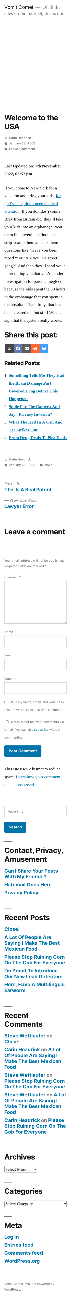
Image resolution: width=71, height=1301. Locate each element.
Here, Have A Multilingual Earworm (34, 987)
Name (8, 632)
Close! (12, 929)
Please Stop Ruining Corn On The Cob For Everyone (34, 960)
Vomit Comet (19, 7)
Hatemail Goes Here (28, 885)
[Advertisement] (35, 58)
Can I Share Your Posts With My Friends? (31, 874)
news (48, 465)
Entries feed (19, 1245)
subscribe (41, 729)
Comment (12, 577)
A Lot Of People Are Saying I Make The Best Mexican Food (32, 943)
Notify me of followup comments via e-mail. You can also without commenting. (34, 729)
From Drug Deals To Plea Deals (38, 437)
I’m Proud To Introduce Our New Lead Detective (33, 973)
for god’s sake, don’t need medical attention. (32, 203)
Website (10, 679)
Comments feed (23, 1253)
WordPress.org (22, 1261)
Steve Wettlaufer (24, 1036)
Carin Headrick (20, 138)
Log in (11, 1237)
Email (8, 655)
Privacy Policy (21, 893)
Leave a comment (22, 149)
